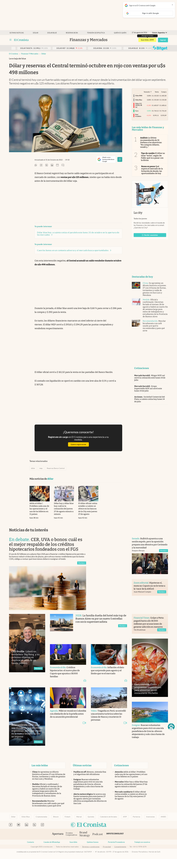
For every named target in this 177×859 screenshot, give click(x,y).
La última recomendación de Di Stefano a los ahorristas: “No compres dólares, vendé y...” (151, 142)
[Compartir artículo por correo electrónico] (57, 165)
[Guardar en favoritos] (119, 159)
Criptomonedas (41, 817)
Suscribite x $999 (147, 40)
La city (138, 212)
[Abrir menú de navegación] (10, 40)
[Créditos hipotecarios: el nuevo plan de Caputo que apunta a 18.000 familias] (68, 654)
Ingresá (163, 40)
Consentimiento (120, 847)
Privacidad (107, 847)
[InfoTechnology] (115, 834)
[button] (171, 726)
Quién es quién (120, 33)
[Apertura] (57, 834)
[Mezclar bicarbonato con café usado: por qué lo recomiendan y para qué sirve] (136, 323)
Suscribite (73, 842)
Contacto (30, 842)
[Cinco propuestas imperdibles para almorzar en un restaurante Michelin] (150, 668)
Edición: (158, 33)
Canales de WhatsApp (52, 842)
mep (41, 468)
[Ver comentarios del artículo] (63, 165)
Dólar (35, 33)
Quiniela (91, 817)
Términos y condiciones (90, 847)
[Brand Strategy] (84, 834)
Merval (79, 817)
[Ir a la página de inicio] (21, 40)
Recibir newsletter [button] (151, 235)
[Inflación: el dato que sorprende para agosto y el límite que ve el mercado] (109, 654)
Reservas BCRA (72, 33)
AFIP (125, 817)
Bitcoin (56, 817)
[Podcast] (97, 834)
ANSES (163, 817)
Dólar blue (52, 33)
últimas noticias (17, 33)
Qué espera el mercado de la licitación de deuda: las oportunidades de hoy (152, 170)
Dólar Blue (26, 817)
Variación (147, 92)
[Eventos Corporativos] (71, 834)
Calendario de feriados (108, 817)
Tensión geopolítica (96, 33)
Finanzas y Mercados (29, 54)
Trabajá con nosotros (142, 842)
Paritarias (136, 817)
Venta (157, 92)
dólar (43, 54)
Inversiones (150, 817)
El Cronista (13, 54)
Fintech (67, 817)
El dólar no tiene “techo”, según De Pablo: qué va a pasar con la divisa (153, 156)
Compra (163, 92)
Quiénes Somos (92, 842)
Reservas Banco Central (56, 468)
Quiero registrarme (78, 444)
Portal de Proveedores (116, 842)
